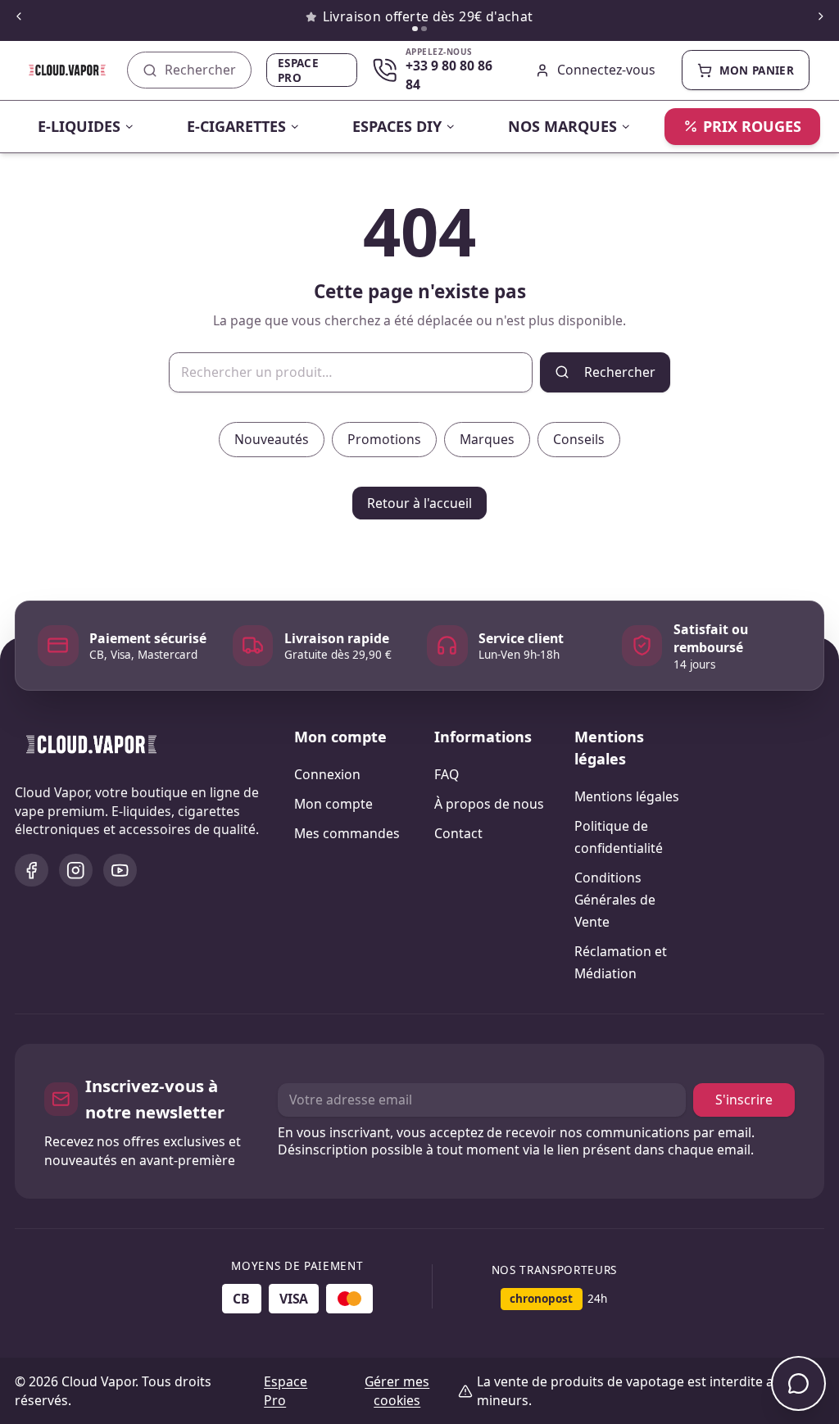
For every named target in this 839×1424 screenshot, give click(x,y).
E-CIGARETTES (236, 126)
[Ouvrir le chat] (798, 1383)
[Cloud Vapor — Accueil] (56, 70)
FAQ (446, 774)
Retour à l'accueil (419, 503)
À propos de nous (489, 804)
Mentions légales (626, 796)
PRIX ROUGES (752, 126)
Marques (487, 439)
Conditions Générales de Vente (614, 899)
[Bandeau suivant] (821, 17)
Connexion (327, 774)
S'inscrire (744, 1100)
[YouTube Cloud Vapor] (120, 870)
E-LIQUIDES (79, 126)
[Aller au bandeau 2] (424, 29)
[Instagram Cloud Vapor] (76, 870)
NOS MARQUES (562, 126)
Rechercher (619, 372)
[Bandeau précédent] (18, 17)
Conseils (579, 439)
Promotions (384, 439)
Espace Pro (298, 70)
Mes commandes (347, 833)
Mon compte (333, 804)
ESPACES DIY (397, 126)
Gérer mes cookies (397, 1390)
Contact (458, 833)
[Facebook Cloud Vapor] (31, 870)
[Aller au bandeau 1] (415, 29)
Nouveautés (271, 439)
